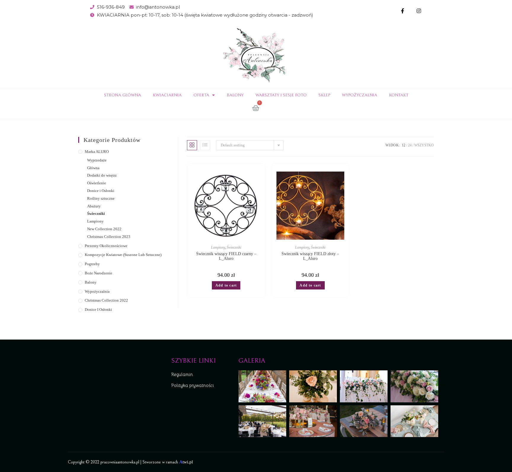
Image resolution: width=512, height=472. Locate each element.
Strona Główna (122, 95)
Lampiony (95, 221)
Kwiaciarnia (167, 95)
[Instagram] (419, 11)
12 (403, 145)
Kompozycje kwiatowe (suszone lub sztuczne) (123, 254)
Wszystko (424, 145)
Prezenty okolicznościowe (106, 246)
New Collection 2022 (104, 229)
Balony (235, 95)
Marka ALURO (97, 151)
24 (410, 145)
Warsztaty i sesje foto (281, 95)
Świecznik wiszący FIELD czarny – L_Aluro (226, 256)
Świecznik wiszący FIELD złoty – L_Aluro (310, 256)
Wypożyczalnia (359, 95)
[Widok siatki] (192, 145)
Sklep (324, 95)
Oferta (201, 95)
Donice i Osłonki (100, 190)
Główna (93, 168)
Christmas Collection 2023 (108, 236)
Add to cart (226, 285)
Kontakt (398, 95)
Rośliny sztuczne (101, 198)
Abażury (94, 206)
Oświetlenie (96, 183)
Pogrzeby (92, 264)
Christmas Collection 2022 (106, 300)
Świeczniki (96, 213)
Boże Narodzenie (98, 273)
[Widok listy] (205, 145)
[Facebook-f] (402, 11)
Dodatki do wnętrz (102, 175)
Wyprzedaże (97, 160)
